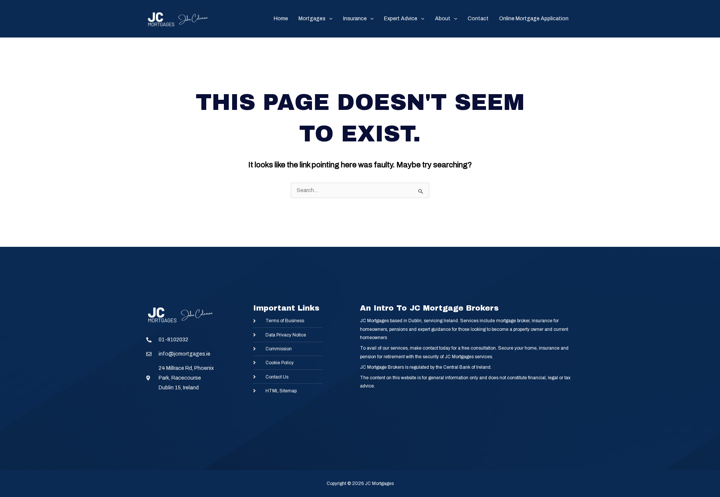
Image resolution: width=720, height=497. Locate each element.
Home (281, 18)
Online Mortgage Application (533, 18)
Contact (478, 18)
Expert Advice (400, 18)
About (442, 18)
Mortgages (312, 18)
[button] (329, 19)
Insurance (355, 18)
